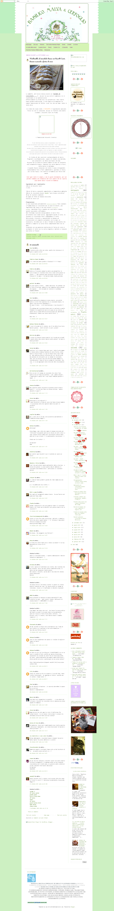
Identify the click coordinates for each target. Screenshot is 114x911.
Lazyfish (32, 414)
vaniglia (75, 369)
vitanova (73, 372)
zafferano (81, 374)
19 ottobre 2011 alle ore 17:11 (38, 619)
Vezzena (72, 370)
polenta (72, 317)
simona (31, 758)
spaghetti (79, 352)
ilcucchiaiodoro (34, 747)
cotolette (84, 231)
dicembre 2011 (78, 420)
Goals (71, 47)
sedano (85, 347)
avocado (81, 195)
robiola (72, 331)
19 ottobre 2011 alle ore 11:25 (38, 409)
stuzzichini (73, 357)
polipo (79, 317)
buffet (72, 207)
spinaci (83, 356)
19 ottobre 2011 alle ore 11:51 (38, 446)
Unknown (32, 637)
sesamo (82, 351)
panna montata (74, 295)
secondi (74, 348)
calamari (85, 210)
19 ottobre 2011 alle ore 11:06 (38, 380)
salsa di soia (75, 335)
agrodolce (73, 186)
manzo (79, 277)
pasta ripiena (74, 300)
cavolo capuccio (80, 216)
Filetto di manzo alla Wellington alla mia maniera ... (80, 493)
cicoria (72, 221)
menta (83, 282)
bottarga (85, 202)
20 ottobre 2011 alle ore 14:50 (38, 742)
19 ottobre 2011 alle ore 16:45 (38, 590)
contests (75, 230)
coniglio (85, 228)
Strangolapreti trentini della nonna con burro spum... (80, 481)
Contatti (69, 44)
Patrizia (32, 335)
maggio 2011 (77, 532)
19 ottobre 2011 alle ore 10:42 (38, 343)
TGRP (79, 361)
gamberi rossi (74, 257)
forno (85, 251)
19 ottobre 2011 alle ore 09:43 (38, 263)
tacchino (73, 359)
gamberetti (81, 256)
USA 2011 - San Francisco (78, 467)
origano (81, 292)
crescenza (81, 234)
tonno (72, 362)
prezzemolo (73, 322)
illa (81, 264)
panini (81, 293)
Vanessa (32, 385)
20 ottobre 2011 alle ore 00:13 (38, 666)
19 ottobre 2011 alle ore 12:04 (38, 457)
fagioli (78, 246)
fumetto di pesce (82, 254)
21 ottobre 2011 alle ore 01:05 (38, 784)
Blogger (73, 907)
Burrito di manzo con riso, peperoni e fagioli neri (79, 508)
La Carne (75, 44)
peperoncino (73, 306)
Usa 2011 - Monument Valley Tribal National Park (79, 443)
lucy (31, 248)
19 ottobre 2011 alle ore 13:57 (38, 498)
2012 (74, 415)
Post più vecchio (62, 815)
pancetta (73, 293)
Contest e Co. (57, 47)
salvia (72, 340)
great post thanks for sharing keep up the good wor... (79, 670)
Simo (31, 684)
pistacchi (84, 314)
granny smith (81, 261)
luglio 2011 (77, 527)
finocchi (82, 249)
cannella (82, 211)
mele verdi (75, 282)
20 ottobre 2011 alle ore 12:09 (38, 705)
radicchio (73, 326)
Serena (31, 348)
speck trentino (82, 354)
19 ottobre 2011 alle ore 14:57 (38, 535)
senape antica (74, 351)
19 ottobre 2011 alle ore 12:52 (38, 472)
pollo (85, 317)
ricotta (82, 327)
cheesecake (82, 220)
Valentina (32, 451)
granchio (73, 261)
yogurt (72, 374)
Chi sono (35, 44)
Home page (28, 44)
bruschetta (81, 205)
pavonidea (29, 238)
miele (75, 285)
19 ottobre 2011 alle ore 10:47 (38, 365)
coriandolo (75, 231)
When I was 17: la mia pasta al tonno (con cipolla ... (80, 476)
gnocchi (82, 257)
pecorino (85, 303)
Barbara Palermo (34, 324)
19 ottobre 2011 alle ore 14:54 (38, 525)
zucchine (78, 377)
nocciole (85, 288)
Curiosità (73, 239)
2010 (74, 544)
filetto (82, 248)
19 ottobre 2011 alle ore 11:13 (38, 393)
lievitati (82, 271)
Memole (31, 531)
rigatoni (73, 329)
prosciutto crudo (80, 324)
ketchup (82, 266)
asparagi (73, 195)
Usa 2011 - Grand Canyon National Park (80, 438)
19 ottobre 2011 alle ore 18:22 (38, 632)
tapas (74, 361)
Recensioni (47, 50)
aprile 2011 (77, 534)
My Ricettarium (34, 371)
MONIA (31, 595)
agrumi (79, 186)
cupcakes (82, 238)
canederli (75, 211)
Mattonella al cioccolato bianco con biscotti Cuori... (79, 487)
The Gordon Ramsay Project (53, 44)
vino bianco (81, 370)
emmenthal (77, 241)
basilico (81, 198)
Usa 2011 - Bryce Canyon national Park (80, 452)
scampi (72, 345)
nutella (72, 292)
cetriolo (75, 220)
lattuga (82, 269)
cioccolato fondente (79, 223)
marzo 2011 (77, 537)
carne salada (81, 215)
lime (78, 272)
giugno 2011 (77, 529)
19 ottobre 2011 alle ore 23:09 (38, 645)
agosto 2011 (77, 525)
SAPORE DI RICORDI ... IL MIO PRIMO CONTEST (82, 786)
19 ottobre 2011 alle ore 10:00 (38, 292)
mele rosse (84, 280)
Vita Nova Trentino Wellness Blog (34, 50)
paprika (82, 295)
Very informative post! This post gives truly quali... (78, 652)
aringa (85, 192)
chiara (31, 398)
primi (81, 322)
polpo (74, 319)
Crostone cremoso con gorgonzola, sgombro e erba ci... (80, 498)
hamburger (73, 264)
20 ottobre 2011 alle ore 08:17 (38, 679)
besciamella (73, 200)
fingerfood (74, 249)
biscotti (78, 202)
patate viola (83, 302)
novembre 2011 (78, 422)
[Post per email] (40, 234)
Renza (31, 540)
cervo (85, 218)
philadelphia (74, 312)
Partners (42, 44)
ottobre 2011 (78, 424)
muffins (78, 288)
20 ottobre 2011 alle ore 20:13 (38, 771)
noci (83, 290)
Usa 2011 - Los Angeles (80, 430)
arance (79, 192)
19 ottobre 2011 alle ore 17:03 (38, 603)
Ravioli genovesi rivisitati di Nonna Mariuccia (80, 518)
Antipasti (75, 190)
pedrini (75, 305)
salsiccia (82, 339)
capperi (72, 213)
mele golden (76, 280)
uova (80, 367)
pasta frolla (80, 298)
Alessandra (33, 624)
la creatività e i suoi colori (38, 736)
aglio (82, 185)
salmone (82, 334)
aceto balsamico (74, 185)
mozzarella (73, 287)
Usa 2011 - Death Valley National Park (80, 459)
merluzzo (85, 284)
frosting (75, 253)
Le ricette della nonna (31, 47)
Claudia (32, 503)
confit (77, 228)
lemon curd (73, 271)
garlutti (32, 283)
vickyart (32, 477)
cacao (78, 210)
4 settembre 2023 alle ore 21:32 (39, 808)
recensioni (75, 327)
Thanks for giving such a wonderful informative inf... (79, 663)
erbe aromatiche (83, 243)
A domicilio (65, 47)
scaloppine (81, 344)
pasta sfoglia (83, 300)
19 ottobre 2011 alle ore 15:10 (38, 548)
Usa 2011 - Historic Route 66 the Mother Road (80, 434)
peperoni (81, 306)
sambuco (79, 340)
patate (75, 302)
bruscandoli (73, 205)
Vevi (31, 298)
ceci (80, 218)
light (72, 272)
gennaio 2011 (78, 541)
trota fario (73, 367)
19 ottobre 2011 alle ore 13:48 (38, 487)
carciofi (73, 215)
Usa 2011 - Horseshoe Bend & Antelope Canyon (79, 448)
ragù (79, 326)
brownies (82, 203)
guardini (81, 262)
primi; (72, 324)
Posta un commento (33, 811)
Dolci (52, 236)
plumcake (82, 316)
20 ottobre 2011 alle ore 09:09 (38, 692)
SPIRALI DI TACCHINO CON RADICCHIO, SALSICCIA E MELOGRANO (82, 843)
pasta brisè (79, 297)
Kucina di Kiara (34, 723)
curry (79, 239)
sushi (82, 357)
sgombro (72, 352)
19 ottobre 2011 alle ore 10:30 (38, 330)
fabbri (72, 246)
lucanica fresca (83, 274)
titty (31, 671)
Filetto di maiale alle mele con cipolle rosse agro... (80, 513)
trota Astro (81, 365)
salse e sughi (74, 339)
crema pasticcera (77, 233)
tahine (85, 359)
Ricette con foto (75, 642)
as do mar (75, 193)
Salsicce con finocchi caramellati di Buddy (80, 427)
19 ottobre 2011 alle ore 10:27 (38, 318)
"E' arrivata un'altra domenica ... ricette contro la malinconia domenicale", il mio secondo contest (78, 824)
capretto (81, 213)
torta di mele (80, 362)
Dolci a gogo (33, 492)
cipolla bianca (75, 225)
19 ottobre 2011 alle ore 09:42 (38, 254)
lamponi (72, 267)
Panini (49, 47)
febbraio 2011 (78, 539)
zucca (78, 375)
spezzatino (75, 356)
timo (84, 361)
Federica (32, 269)
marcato (85, 277)
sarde (82, 342)
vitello (82, 372)
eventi (82, 244)
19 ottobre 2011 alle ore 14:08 (38, 511)
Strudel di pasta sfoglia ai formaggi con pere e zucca (80, 471)
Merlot (78, 284)
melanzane (84, 279)
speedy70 (32, 776)
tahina (79, 359)
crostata (73, 236)
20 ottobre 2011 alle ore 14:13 (38, 730)
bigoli (82, 200)
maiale (74, 275)
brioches (75, 203)
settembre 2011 (78, 522)
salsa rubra (81, 337)
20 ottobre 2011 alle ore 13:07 (38, 717)
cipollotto (80, 226)
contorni (85, 230)
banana (39, 236)
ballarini (34, 236)
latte (79, 267)
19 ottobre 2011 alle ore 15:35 (38, 559)
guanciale (73, 262)
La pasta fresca (42, 47)
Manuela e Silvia (34, 463)
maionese (82, 275)
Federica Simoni (34, 259)
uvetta (85, 367)
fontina (72, 251)
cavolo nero (73, 218)
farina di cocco (58, 236)
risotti (81, 329)
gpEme (82, 259)
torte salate (74, 364)
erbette (75, 244)
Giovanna (32, 564)
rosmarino (81, 331)
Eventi (63, 44)
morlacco (82, 285)
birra (72, 202)
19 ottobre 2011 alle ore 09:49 (38, 278)
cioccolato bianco (46, 236)
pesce (78, 308)
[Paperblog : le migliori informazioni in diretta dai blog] (75, 764)
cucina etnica (82, 236)
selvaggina (75, 349)
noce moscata (76, 290)
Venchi (47, 193)
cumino (75, 238)
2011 (74, 418)
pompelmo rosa (74, 321)
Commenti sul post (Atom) (41, 818)
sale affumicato (80, 332)
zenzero (72, 375)
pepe (83, 305)
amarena (81, 188)
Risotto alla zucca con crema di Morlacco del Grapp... (80, 503)
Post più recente (31, 815)
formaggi (79, 251)
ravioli (85, 326)
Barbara (32, 425)
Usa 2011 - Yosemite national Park (79, 463)
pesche (81, 310)
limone (83, 272)
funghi (74, 256)
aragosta (73, 192)
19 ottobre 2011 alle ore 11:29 (38, 420)
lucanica (73, 274)
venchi (33, 238)
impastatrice (74, 266)
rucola (72, 332)
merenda (72, 284)
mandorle (73, 277)
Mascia (31, 697)
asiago (82, 193)
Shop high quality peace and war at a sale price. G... (79, 676)
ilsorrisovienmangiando (36, 516)
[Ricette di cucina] (76, 638)
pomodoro (81, 319)
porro (83, 321)
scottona (81, 345)
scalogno (73, 344)
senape (82, 349)
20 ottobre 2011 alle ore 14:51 (38, 753)
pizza (75, 316)
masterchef (75, 279)
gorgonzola (73, 259)
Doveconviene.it (79, 605)
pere (72, 308)
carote (72, 216)
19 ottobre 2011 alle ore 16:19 (38, 577)
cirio (72, 228)
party (72, 297)
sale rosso (74, 334)
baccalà (72, 197)
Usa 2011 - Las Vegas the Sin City (79, 456)
